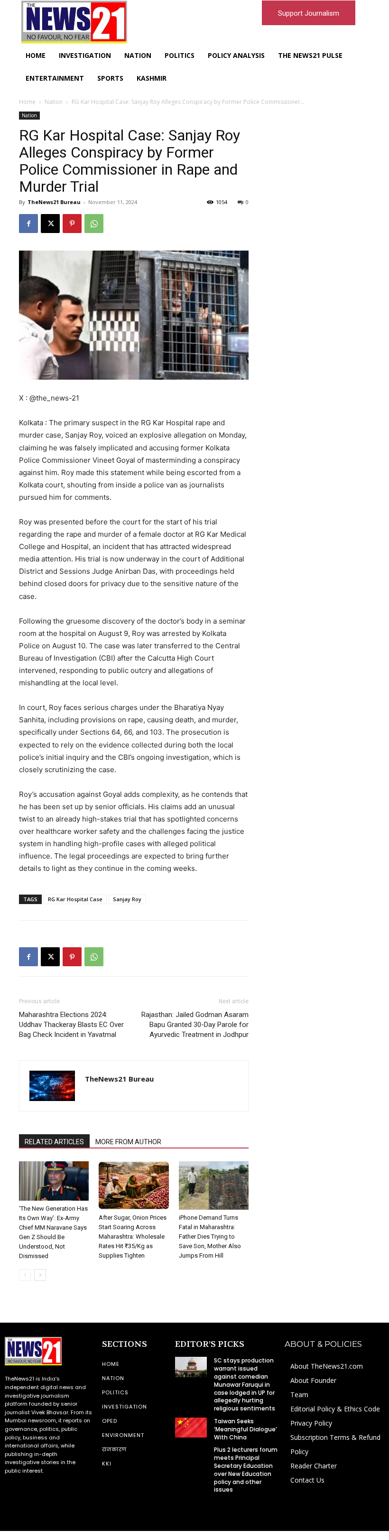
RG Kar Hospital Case (75, 899)
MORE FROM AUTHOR (128, 1142)
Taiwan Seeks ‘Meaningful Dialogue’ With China (245, 1429)
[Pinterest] (72, 223)
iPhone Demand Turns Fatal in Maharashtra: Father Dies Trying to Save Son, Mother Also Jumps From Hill (210, 1236)
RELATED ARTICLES (54, 1142)
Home (27, 102)
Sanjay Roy (127, 899)
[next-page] (40, 1275)
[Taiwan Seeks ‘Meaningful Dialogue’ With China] (190, 1427)
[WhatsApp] (93, 223)
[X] (50, 223)
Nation (54, 102)
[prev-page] (25, 1275)
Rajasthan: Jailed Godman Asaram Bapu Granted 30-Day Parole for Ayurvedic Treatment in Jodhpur (195, 1024)
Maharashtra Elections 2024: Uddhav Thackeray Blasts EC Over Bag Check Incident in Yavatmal (71, 1024)
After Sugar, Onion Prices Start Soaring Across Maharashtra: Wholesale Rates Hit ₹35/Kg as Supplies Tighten (133, 1236)
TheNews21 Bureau (54, 201)
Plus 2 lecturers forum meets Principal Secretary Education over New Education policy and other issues (246, 1469)
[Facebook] (28, 223)
